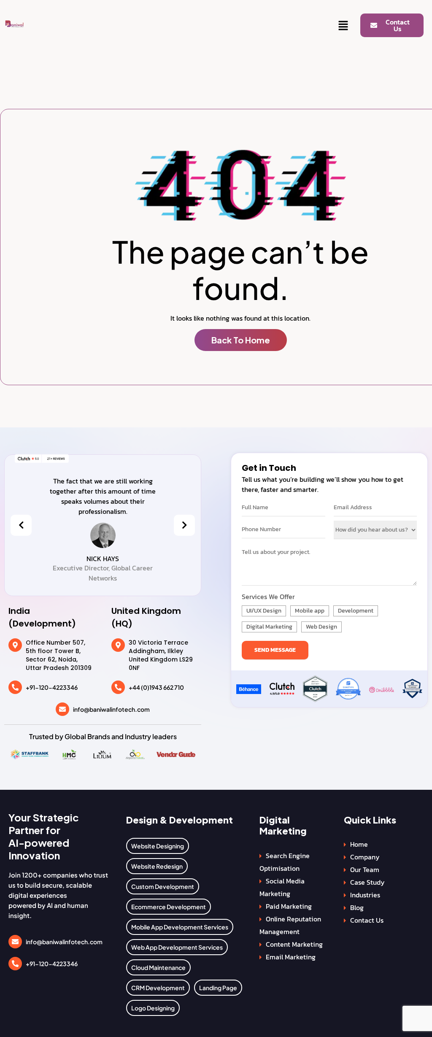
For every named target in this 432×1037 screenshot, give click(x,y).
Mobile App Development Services (179, 927)
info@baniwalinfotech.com (111, 709)
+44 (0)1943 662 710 (156, 687)
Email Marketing (291, 957)
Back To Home (240, 340)
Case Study (367, 882)
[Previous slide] (21, 525)
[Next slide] (184, 525)
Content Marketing (294, 944)
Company (365, 857)
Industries (365, 895)
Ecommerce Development (168, 906)
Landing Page (218, 987)
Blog (357, 907)
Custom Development (162, 886)
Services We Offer (268, 596)
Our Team (364, 869)
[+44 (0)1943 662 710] (118, 687)
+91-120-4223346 (52, 687)
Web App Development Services (177, 947)
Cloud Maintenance (158, 967)
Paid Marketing (289, 906)
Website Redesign (157, 866)
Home (359, 844)
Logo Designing (153, 1008)
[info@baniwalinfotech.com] (62, 709)
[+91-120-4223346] (15, 687)
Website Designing (157, 846)
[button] (343, 26)
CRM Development (158, 987)
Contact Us (366, 920)
